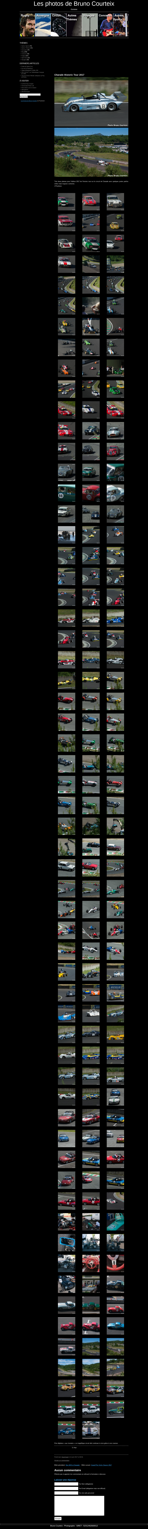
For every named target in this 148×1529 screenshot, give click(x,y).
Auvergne (42, 15)
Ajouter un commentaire (61, 1460)
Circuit (56, 15)
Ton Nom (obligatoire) (86, 1484)
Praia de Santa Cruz (27, 66)
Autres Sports (118, 17)
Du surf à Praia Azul (26, 68)
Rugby (25, 15)
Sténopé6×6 (24, 89)
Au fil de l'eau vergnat (27, 83)
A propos (74, 9)
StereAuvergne (25, 91)
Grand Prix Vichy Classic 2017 (101, 1465)
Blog (22, 52)
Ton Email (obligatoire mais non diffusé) (92, 1488)
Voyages (88, 15)
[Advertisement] (71, 56)
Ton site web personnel (86, 1493)
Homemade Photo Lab (27, 85)
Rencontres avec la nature (28, 87)
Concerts (105, 15)
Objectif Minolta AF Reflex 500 (29, 70)
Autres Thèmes (71, 17)
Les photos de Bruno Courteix (29, 100)
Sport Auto (65, 1457)
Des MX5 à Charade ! (73, 1465)
